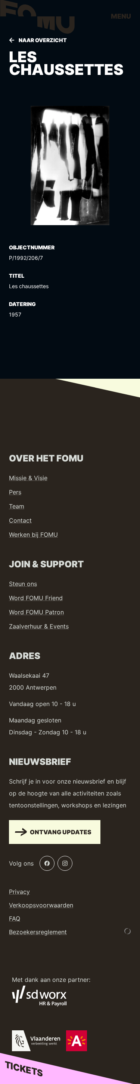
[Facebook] (47, 863)
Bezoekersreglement (38, 932)
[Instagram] (64, 863)
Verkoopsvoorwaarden (41, 905)
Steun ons (23, 583)
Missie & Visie (28, 478)
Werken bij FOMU (33, 534)
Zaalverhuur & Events (39, 626)
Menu (121, 16)
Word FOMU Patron (36, 612)
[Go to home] (37, 18)
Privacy (19, 891)
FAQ (14, 918)
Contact (20, 520)
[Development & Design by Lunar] (127, 931)
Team (16, 506)
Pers (15, 492)
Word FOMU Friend (36, 598)
